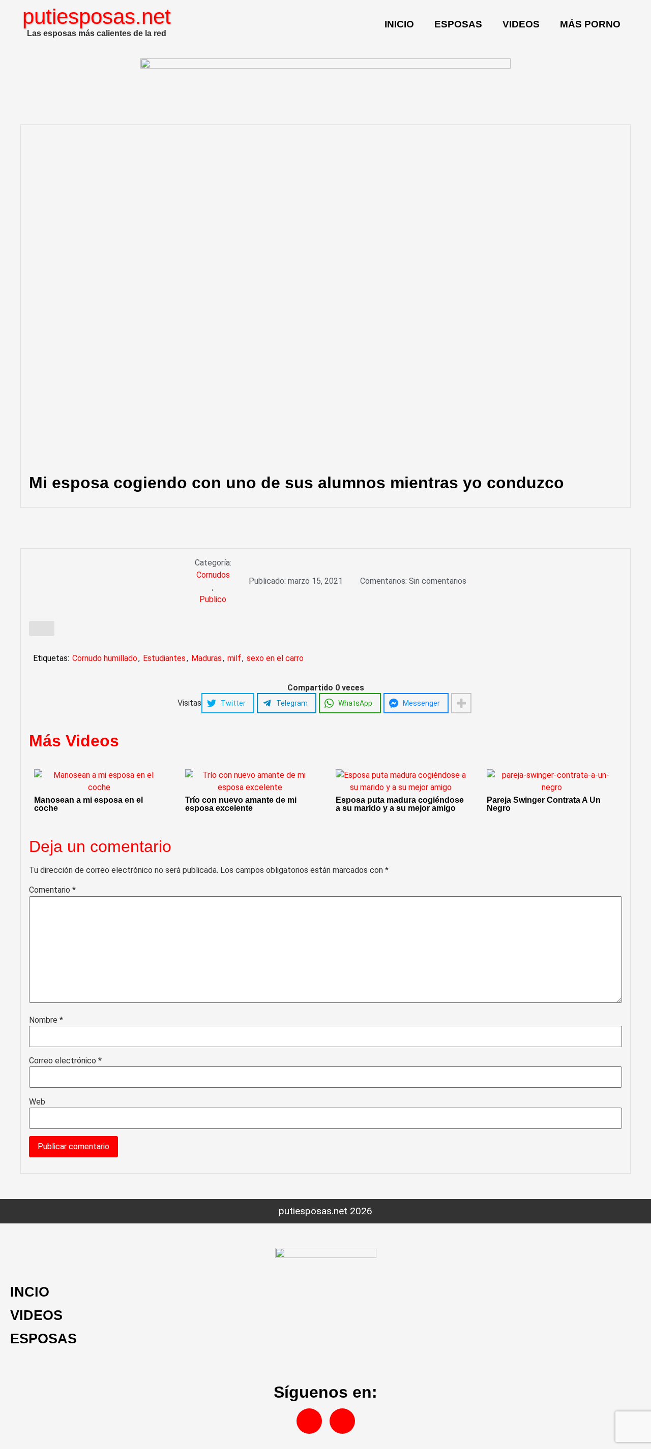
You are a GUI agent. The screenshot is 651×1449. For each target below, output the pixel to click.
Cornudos (213, 575)
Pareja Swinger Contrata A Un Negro (544, 804)
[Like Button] (41, 628)
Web (37, 1102)
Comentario (52, 890)
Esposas (458, 24)
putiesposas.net (96, 16)
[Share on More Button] (461, 703)
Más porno (590, 24)
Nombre (46, 1020)
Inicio (399, 24)
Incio (29, 1292)
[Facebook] (309, 1421)
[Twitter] (342, 1421)
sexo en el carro (275, 658)
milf (234, 658)
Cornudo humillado (104, 658)
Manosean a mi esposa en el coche (88, 804)
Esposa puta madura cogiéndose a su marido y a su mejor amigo (400, 804)
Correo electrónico (65, 1061)
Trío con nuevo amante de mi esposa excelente (241, 804)
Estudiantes (164, 658)
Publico (212, 599)
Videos (521, 24)
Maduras (206, 658)
